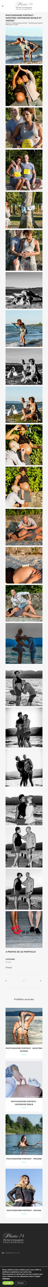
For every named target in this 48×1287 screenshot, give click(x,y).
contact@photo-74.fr (12, 1253)
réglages (6, 1278)
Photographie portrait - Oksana (24, 1210)
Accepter (8, 1283)
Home (8, 23)
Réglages (20, 1283)
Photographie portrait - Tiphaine (24, 1159)
